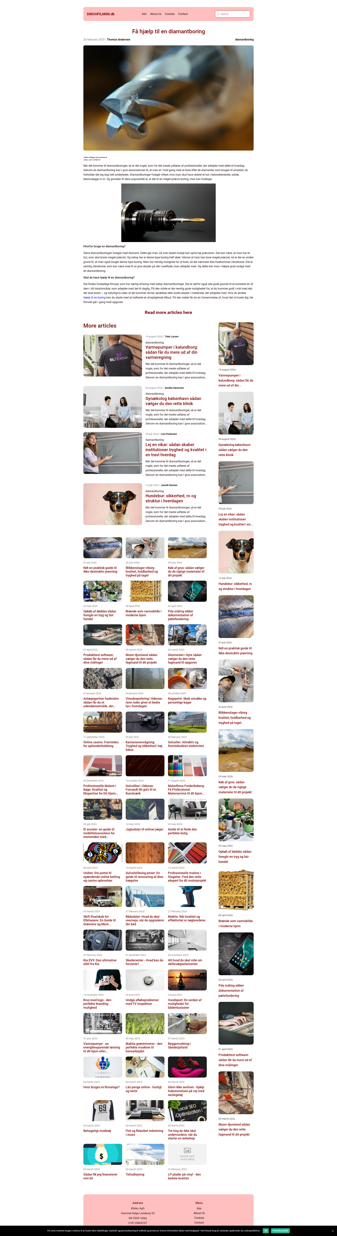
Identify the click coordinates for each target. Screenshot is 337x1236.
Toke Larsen (172, 336)
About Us (155, 14)
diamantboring (244, 39)
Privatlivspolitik (280, 1231)
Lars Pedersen (169, 434)
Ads (144, 14)
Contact (183, 14)
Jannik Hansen (169, 485)
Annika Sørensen (174, 387)
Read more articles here (168, 312)
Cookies (170, 14)
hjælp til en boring (94, 297)
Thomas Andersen (118, 39)
